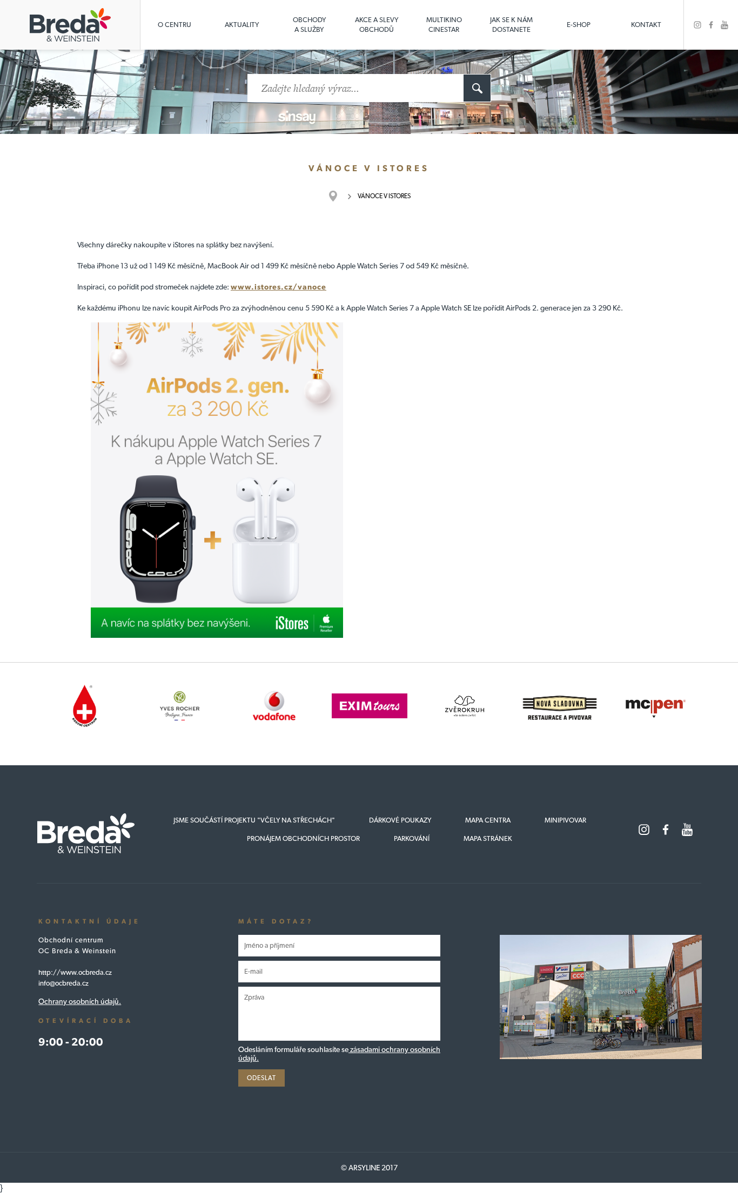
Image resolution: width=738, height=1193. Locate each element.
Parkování (412, 838)
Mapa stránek (488, 838)
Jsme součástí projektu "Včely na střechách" (254, 820)
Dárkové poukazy (400, 820)
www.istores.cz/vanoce (278, 286)
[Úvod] (338, 196)
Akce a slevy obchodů (376, 24)
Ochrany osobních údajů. (79, 1001)
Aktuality (242, 25)
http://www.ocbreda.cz (75, 972)
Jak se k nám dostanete (511, 24)
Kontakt (646, 25)
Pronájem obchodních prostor (303, 838)
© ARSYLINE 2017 (369, 1167)
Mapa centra (488, 820)
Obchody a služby (309, 24)
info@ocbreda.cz (63, 983)
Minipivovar (565, 820)
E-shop (579, 25)
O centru (174, 25)
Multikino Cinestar (444, 24)
